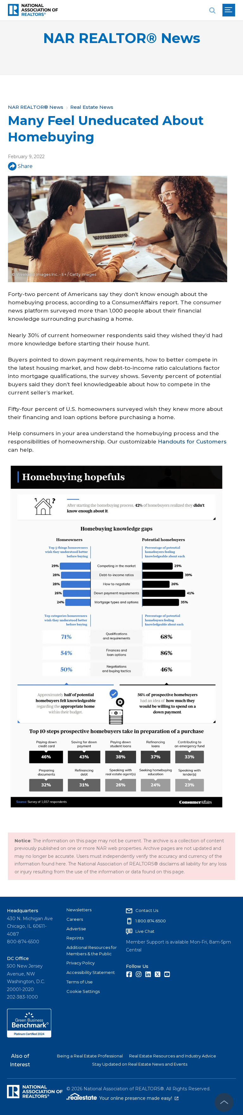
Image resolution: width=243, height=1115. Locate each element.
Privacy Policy (80, 962)
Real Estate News (91, 107)
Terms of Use (79, 981)
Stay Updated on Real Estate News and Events (139, 1064)
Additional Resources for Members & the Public (91, 950)
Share (25, 166)
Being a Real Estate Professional (90, 1055)
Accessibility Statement (90, 972)
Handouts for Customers (192, 441)
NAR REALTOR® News (121, 38)
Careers (74, 919)
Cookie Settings (83, 991)
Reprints (75, 937)
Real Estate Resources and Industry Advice (172, 1055)
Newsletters (78, 909)
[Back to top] (224, 1102)
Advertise (76, 928)
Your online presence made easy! (138, 1098)
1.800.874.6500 (150, 920)
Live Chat (144, 931)
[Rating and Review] (29, 1036)
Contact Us (146, 910)
